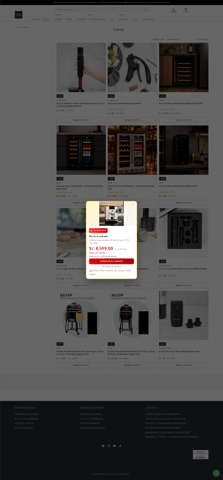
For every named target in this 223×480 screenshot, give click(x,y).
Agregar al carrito (111, 261)
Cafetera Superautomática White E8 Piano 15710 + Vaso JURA (110, 241)
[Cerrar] (133, 205)
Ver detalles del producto (111, 266)
